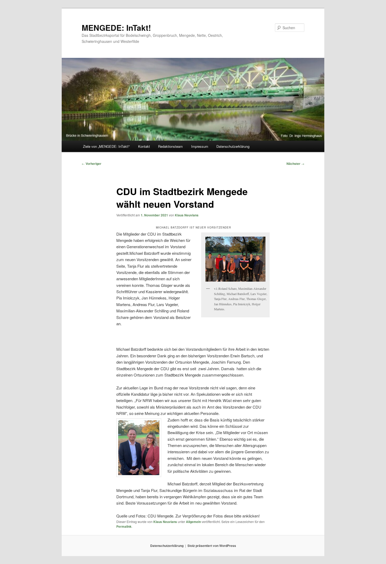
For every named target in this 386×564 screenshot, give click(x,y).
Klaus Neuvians (187, 215)
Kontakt (144, 146)
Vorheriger (91, 163)
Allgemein (193, 521)
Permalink (124, 526)
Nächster (295, 163)
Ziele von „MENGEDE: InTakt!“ (106, 146)
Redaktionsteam (170, 146)
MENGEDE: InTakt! (116, 27)
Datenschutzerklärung (232, 146)
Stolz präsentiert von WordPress (211, 545)
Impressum (199, 146)
